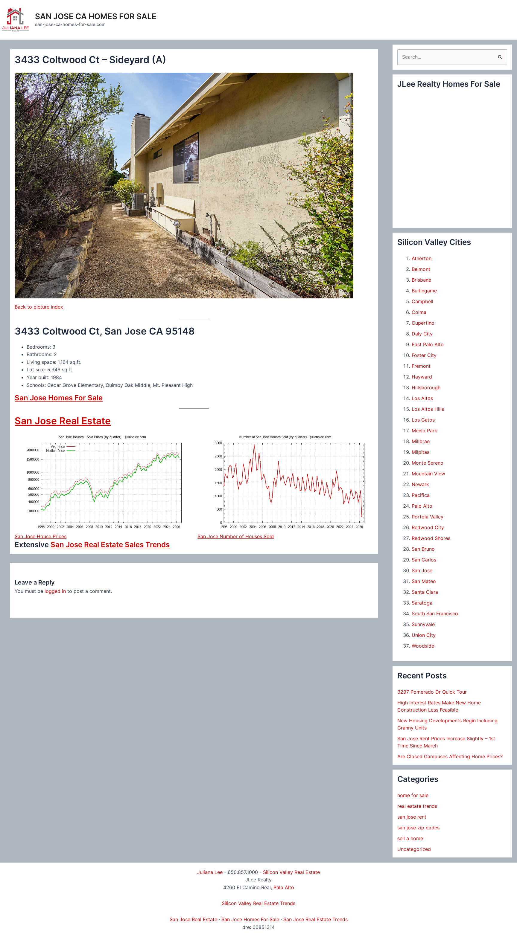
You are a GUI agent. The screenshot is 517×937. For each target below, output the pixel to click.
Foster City (424, 355)
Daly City (422, 334)
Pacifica (421, 495)
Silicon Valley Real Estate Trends (258, 903)
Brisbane (421, 280)
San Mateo (424, 581)
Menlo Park (424, 431)
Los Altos (422, 398)
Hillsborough (426, 387)
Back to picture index (39, 307)
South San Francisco (435, 613)
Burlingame (424, 291)
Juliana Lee (210, 872)
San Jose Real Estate (63, 421)
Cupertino (423, 323)
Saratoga (422, 603)
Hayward (422, 377)
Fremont (421, 366)
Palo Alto (422, 506)
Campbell (422, 301)
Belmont (421, 269)
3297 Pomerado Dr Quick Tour (432, 692)
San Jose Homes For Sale (59, 397)
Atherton (421, 258)
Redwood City (428, 527)
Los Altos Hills (428, 409)
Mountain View (428, 474)
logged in (55, 591)
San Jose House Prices (40, 536)
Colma (419, 312)
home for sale (412, 795)
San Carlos (424, 560)
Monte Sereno (427, 463)
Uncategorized (414, 849)
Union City (424, 635)
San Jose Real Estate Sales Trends (110, 544)
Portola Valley (427, 517)
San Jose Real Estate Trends (315, 919)
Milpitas (420, 452)
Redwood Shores (431, 538)
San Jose (422, 570)
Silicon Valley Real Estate (291, 872)
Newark (420, 484)
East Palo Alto (428, 344)
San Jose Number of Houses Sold (235, 536)
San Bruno (423, 549)
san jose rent (411, 817)
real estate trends (417, 806)
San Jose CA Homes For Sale (95, 16)
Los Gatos (423, 420)
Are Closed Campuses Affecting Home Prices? (450, 756)
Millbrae (421, 441)
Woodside (423, 646)
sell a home (410, 838)
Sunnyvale (423, 624)
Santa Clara (425, 592)
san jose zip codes (418, 828)
